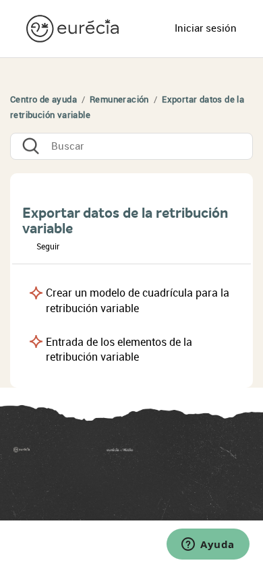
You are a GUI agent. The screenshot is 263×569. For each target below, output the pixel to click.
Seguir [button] (47, 246)
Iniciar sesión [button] (206, 28)
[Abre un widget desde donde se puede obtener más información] (208, 545)
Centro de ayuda (43, 99)
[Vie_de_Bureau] (177, 454)
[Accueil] (40, 454)
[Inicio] (74, 28)
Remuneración (120, 99)
